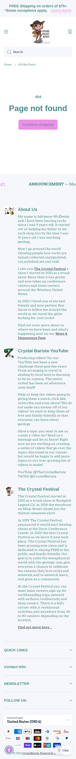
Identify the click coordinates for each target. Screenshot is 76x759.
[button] (70, 32)
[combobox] (38, 52)
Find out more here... (35, 627)
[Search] (7, 52)
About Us (27, 209)
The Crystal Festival (50, 269)
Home (8, 64)
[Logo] (38, 32)
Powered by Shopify (51, 753)
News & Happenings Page (42, 336)
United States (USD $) (24, 722)
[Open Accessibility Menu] (9, 750)
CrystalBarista (30, 753)
